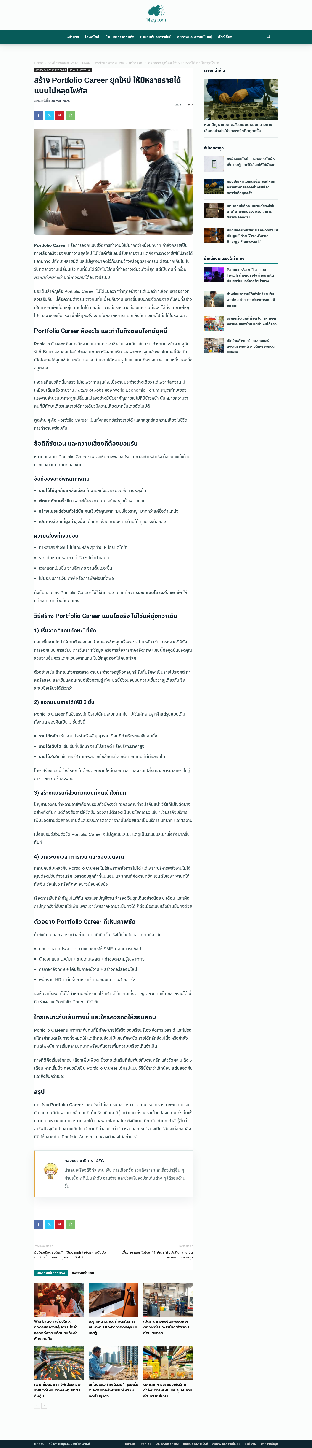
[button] (268, 37)
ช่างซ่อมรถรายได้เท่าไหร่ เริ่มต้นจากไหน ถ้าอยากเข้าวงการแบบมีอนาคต (251, 299)
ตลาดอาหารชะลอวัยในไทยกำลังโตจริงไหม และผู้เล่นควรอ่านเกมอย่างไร (167, 1390)
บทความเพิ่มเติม (82, 1273)
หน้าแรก (72, 37)
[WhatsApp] (70, 115)
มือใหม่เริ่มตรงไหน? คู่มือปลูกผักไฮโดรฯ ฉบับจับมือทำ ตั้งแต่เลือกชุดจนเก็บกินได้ (70, 1255)
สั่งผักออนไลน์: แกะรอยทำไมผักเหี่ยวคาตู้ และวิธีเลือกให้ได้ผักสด (251, 162)
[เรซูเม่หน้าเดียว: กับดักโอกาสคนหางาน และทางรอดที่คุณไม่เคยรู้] (113, 1300)
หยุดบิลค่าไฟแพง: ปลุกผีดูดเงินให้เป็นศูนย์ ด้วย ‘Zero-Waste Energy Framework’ (252, 236)
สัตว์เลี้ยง (225, 37)
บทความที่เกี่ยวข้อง (51, 1273)
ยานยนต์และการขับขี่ (155, 37)
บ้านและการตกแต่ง (119, 37)
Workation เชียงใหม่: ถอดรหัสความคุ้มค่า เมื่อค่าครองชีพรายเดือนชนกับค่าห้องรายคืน (55, 1330)
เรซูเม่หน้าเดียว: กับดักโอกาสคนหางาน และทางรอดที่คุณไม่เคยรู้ (113, 1327)
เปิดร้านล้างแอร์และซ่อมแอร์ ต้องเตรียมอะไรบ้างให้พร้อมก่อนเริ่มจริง (166, 1327)
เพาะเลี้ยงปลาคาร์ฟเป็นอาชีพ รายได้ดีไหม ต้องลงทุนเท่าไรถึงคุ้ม (57, 1390)
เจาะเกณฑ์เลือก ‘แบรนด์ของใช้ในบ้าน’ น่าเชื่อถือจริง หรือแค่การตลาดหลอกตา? (251, 211)
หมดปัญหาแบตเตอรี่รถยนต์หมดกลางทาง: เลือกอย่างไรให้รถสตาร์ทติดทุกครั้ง (239, 128)
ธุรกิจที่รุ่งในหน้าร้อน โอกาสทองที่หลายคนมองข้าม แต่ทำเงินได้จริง (252, 321)
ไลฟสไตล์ (92, 37)
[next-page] (44, 1406)
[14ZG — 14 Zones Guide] (156, 14)
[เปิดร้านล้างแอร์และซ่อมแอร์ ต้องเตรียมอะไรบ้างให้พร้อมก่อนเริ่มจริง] (168, 1300)
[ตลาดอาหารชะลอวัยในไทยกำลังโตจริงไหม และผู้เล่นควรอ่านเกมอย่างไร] (168, 1363)
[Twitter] (49, 115)
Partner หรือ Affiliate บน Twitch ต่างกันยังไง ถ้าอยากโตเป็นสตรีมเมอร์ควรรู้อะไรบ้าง (250, 275)
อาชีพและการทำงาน (109, 63)
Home (38, 63)
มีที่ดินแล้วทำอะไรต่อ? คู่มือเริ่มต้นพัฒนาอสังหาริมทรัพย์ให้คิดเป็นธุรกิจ (113, 1390)
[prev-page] (37, 1406)
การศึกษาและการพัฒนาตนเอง (69, 63)
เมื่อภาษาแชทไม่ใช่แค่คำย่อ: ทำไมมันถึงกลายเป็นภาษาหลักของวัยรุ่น (157, 1255)
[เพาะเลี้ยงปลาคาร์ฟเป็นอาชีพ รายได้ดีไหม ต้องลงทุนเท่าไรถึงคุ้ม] (59, 1363)
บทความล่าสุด (269, 1444)
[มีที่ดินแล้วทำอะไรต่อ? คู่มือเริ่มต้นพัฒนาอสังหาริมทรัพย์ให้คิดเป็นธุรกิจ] (113, 1363)
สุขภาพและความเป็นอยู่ (194, 37)
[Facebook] (38, 115)
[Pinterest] (59, 115)
